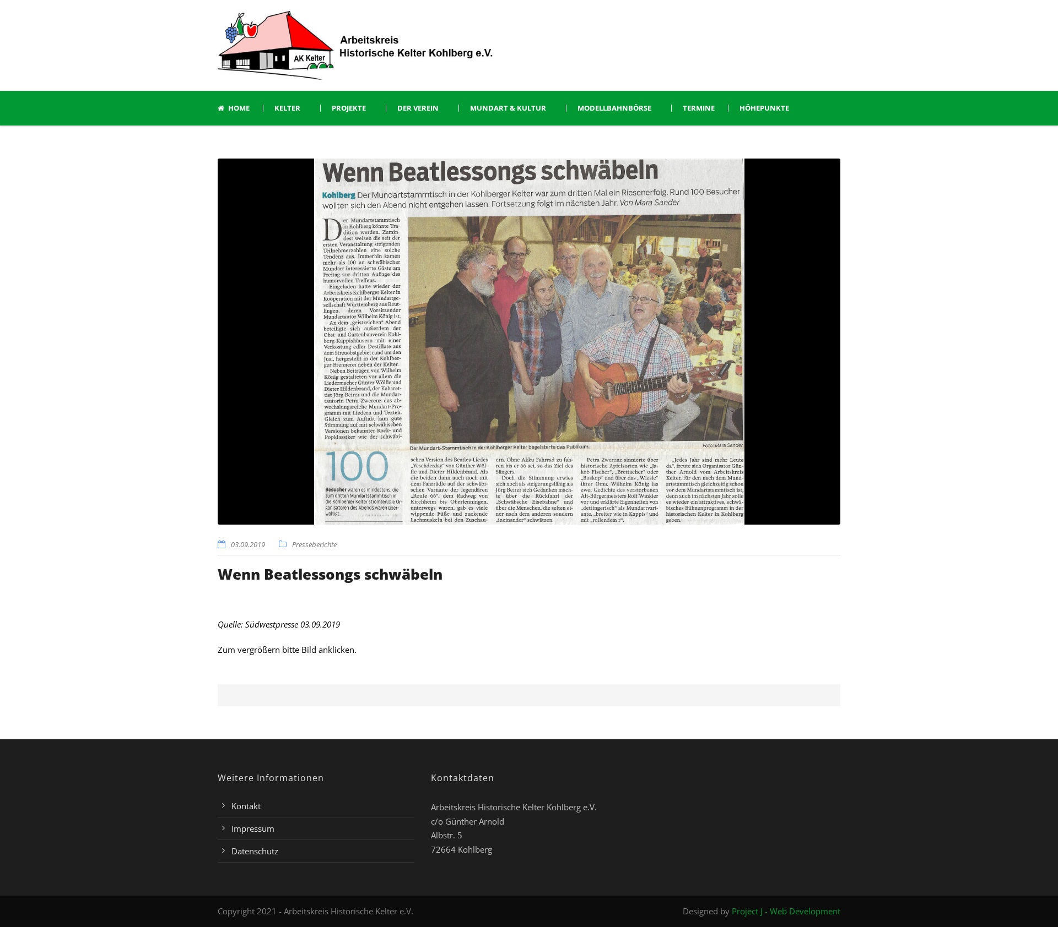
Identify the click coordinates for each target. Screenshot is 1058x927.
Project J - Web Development (786, 911)
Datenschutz (254, 851)
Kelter (287, 108)
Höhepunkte (764, 108)
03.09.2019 (248, 544)
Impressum (252, 828)
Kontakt (246, 805)
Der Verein (418, 108)
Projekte (349, 108)
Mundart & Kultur (508, 108)
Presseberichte (314, 544)
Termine (699, 108)
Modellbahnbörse (614, 108)
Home (239, 108)
